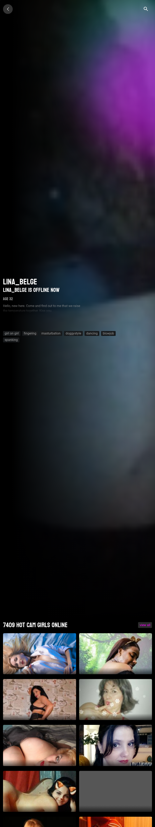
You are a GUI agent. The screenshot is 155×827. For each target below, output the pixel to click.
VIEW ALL (145, 625)
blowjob (108, 333)
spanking (11, 340)
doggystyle (73, 333)
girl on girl (12, 333)
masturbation (51, 333)
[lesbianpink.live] (8, 9)
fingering (30, 333)
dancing (92, 333)
